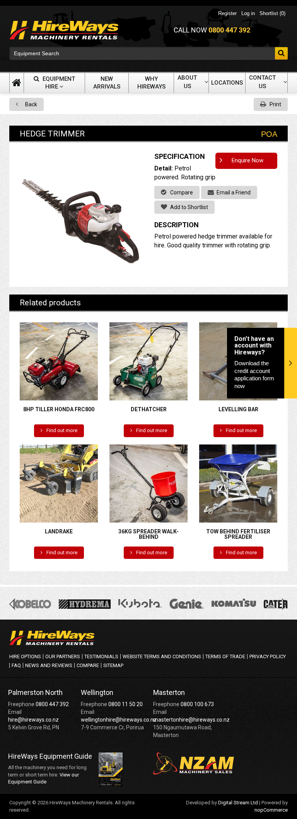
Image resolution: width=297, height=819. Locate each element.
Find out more (61, 430)
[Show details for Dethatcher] (148, 360)
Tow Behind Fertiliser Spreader (238, 534)
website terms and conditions (162, 656)
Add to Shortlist (188, 207)
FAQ (16, 665)
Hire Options (25, 656)
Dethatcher (149, 409)
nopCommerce (271, 810)
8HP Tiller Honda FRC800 (58, 409)
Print (274, 104)
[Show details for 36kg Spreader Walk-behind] (148, 483)
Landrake (59, 531)
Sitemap (113, 665)
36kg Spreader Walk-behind (148, 534)
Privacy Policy (267, 656)
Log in (248, 13)
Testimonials (101, 656)
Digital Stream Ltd (238, 802)
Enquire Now (247, 160)
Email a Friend (233, 192)
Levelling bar (238, 409)
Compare (181, 192)
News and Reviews (48, 665)
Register (227, 13)
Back (30, 104)
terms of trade (225, 656)
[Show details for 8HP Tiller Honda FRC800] (59, 360)
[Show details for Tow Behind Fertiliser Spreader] (238, 483)
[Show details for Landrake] (59, 483)
